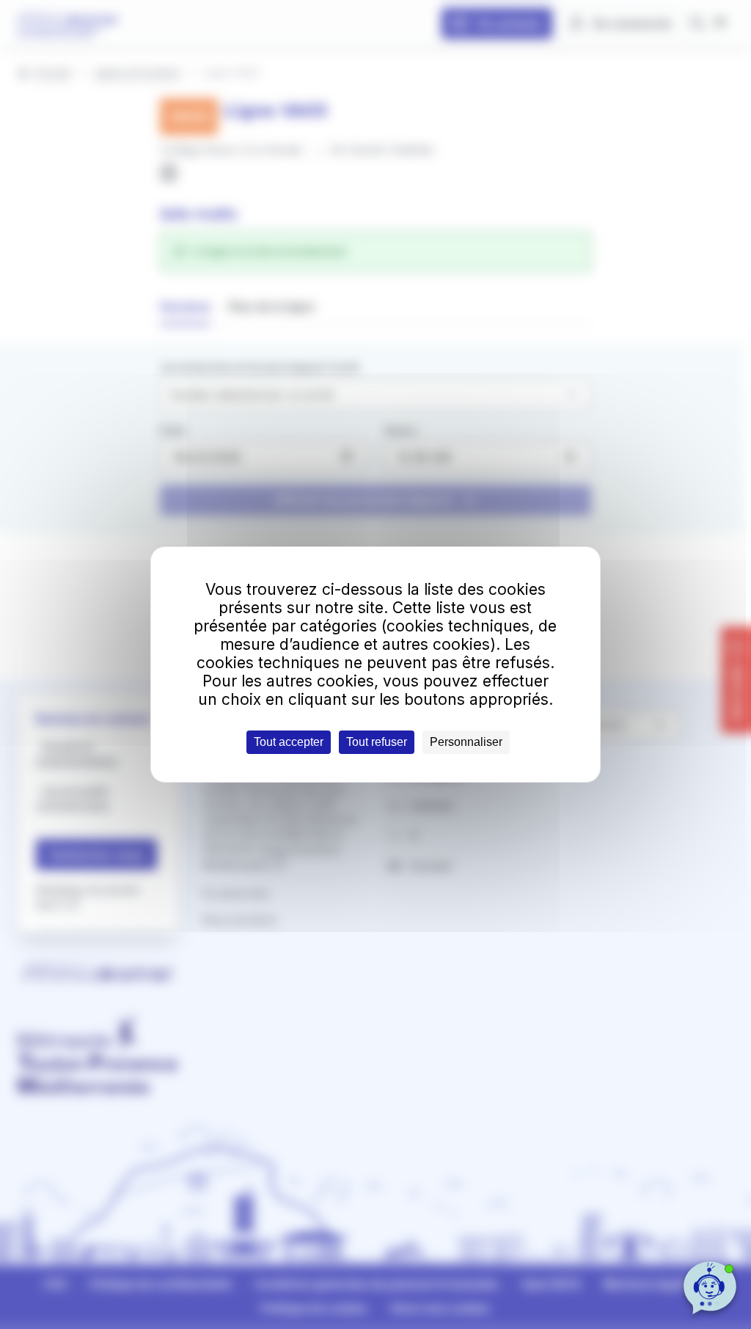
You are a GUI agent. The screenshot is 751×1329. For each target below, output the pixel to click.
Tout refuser (376, 742)
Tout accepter (288, 742)
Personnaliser (466, 742)
